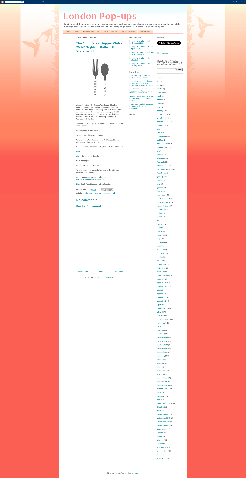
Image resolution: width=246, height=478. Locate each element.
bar (158, 85)
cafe (159, 100)
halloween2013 (163, 198)
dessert (160, 155)
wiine (159, 455)
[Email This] (102, 189)
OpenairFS (161, 297)
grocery (160, 188)
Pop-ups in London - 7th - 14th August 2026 (142, 48)
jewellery (161, 217)
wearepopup (162, 447)
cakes (159, 103)
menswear (161, 250)
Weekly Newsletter (128, 32)
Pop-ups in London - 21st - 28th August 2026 (140, 42)
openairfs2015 (163, 301)
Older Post (118, 271)
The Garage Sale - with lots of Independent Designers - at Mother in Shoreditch (142, 91)
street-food (162, 378)
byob (159, 96)
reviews (160, 330)
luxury (160, 235)
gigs (159, 184)
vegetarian (161, 429)
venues (160, 433)
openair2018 (162, 294)
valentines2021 (163, 425)
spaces (160, 363)
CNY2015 (160, 133)
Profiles (160, 315)
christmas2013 (163, 118)
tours (159, 411)
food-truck (161, 166)
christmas (161, 114)
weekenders (162, 451)
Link (78, 156)
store (159, 374)
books (159, 89)
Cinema (160, 125)
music (159, 257)
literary (160, 224)
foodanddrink (88, 193)
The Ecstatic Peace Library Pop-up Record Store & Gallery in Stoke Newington (141, 83)
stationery (161, 370)
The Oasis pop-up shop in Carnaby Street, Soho (139, 76)
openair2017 (162, 290)
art (158, 81)
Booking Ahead (145, 32)
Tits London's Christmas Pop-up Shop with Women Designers (141, 106)
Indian (159, 213)
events (160, 158)
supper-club (110, 193)
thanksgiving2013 (164, 403)
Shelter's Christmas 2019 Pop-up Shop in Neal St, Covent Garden (142, 98)
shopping (161, 356)
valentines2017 (163, 422)
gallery (160, 177)
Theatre (160, 407)
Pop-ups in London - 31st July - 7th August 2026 (141, 53)
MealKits (160, 246)
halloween (161, 195)
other (159, 312)
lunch (159, 231)
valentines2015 (163, 418)
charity (160, 111)
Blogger (135, 473)
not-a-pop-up (162, 264)
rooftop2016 (162, 341)
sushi (159, 392)
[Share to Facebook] (109, 189)
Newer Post (83, 271)
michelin (160, 253)
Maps (77, 32)
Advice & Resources (110, 32)
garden (160, 180)
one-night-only (163, 275)
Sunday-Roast (163, 385)
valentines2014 (163, 414)
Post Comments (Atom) (106, 277)
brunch (160, 92)
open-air (160, 279)
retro (159, 326)
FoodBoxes (162, 173)
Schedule (161, 352)
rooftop (160, 334)
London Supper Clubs (91, 32)
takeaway (161, 396)
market (160, 242)
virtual (160, 444)
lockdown (161, 228)
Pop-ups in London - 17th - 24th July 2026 (140, 65)
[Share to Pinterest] (112, 189)
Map (78, 151)
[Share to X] (107, 189)
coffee (160, 140)
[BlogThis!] (105, 189)
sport (159, 367)
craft (159, 151)
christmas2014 (163, 122)
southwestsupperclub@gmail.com (90, 179)
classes (160, 129)
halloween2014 (163, 202)
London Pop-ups (100, 15)
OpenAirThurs (163, 308)
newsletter (161, 261)
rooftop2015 (162, 337)
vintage (160, 440)
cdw (159, 107)
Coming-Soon (162, 147)
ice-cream (161, 209)
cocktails (161, 136)
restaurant (99, 193)
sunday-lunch (163, 381)
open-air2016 (162, 283)
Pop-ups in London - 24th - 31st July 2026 (140, 59)
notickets (161, 268)
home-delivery (163, 206)
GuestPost (161, 191)
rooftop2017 (162, 345)
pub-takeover (163, 319)
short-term (161, 359)
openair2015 (162, 286)
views (159, 436)
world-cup (161, 458)
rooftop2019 (162, 348)
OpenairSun (162, 305)
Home (68, 32)
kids (158, 220)
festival (160, 162)
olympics (161, 272)
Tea (158, 400)
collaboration (163, 144)
